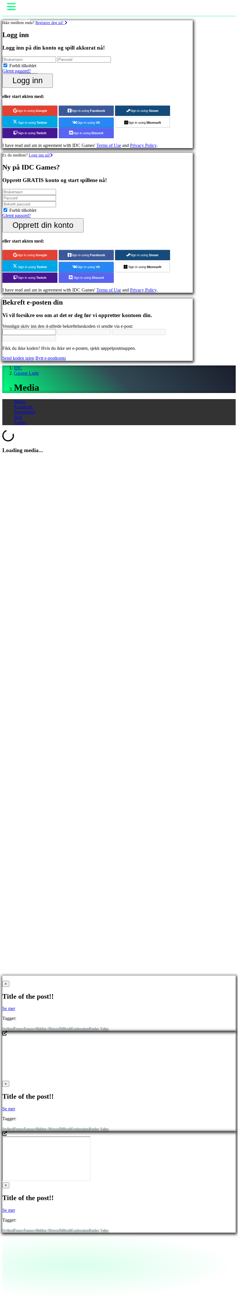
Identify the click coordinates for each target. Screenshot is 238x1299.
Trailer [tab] (20, 422)
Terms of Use (108, 145)
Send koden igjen (18, 358)
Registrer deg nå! (50, 22)
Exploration (80, 1029)
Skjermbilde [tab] (25, 412)
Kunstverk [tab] (23, 406)
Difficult (65, 1029)
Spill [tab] (18, 417)
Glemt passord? (16, 70)
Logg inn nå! (39, 155)
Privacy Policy (143, 145)
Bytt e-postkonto (50, 358)
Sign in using (32, 110)
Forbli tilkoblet (22, 65)
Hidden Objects (47, 1029)
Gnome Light (26, 373)
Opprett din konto (42, 225)
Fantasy (30, 1029)
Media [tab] (20, 401)
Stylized (8, 1029)
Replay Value (99, 1029)
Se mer (8, 1008)
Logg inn (27, 80)
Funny (19, 1029)
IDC (18, 367)
